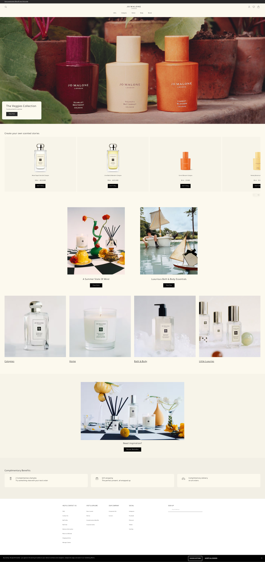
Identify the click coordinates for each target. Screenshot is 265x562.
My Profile (65, 520)
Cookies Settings (195, 558)
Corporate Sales (90, 524)
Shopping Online (67, 538)
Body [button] (141, 13)
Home (72, 361)
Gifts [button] (114, 13)
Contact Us (65, 516)
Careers (111, 516)
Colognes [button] (124, 13)
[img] (249, 7)
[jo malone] (134, 7)
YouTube (131, 529)
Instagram (131, 511)
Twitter (131, 524)
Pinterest (131, 520)
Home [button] (133, 13)
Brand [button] (150, 13)
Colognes (9, 361)
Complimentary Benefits (92, 520)
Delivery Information (68, 529)
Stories (88, 516)
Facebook (131, 516)
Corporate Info (112, 511)
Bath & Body (140, 361)
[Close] (261, 558)
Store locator (89, 511)
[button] (132, 70)
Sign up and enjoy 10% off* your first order (16, 1)
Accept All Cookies (211, 558)
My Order (65, 524)
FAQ (64, 511)
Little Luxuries (206, 361)
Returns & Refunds (67, 533)
